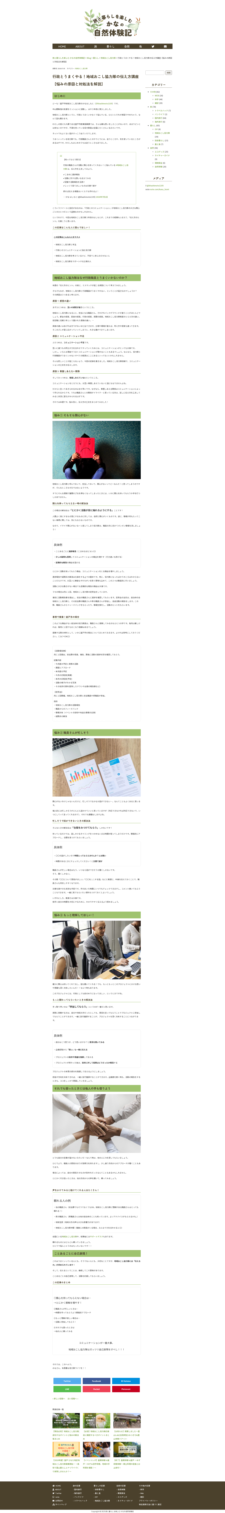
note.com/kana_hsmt (159, 189)
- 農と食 (97, 1493)
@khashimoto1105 (155, 185)
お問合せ (58, 1500)
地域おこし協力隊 (81, 68)
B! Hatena (126, 1381)
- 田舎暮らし (99, 1489)
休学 (157, 99)
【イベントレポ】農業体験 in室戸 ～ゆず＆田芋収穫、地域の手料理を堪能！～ (96, 1464)
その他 (153, 91)
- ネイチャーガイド (124, 1500)
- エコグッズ (121, 1496)
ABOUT (79, 46)
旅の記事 (76, 1485)
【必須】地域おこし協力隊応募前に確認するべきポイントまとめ (96, 1435)
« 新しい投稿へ (58, 1398)
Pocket (96, 1389)
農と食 (157, 144)
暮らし (153, 125)
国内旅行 (158, 118)
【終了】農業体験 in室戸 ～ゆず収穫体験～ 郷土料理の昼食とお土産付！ (126, 1464)
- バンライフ (78, 1496)
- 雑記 (141, 1496)
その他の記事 (144, 1485)
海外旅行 (158, 121)
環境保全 (158, 162)
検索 (169, 72)
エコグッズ (159, 151)
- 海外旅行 (77, 1493)
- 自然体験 (120, 1489)
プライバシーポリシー (148, 1500)
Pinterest (126, 1389)
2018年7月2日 (102, 196)
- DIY (96, 1496)
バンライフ (159, 114)
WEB (157, 95)
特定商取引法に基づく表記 (150, 1504)
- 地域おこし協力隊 (102, 1500)
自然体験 (158, 166)
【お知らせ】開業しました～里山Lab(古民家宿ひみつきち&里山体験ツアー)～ (126, 1435)
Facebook (96, 1381)
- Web (141, 1493)
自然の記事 (121, 1485)
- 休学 (141, 1489)
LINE (67, 1389)
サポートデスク (96, 1236)
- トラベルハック (80, 1500)
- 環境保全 (120, 1493)
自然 (152, 147)
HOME (62, 46)
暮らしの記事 (99, 1485)
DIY (156, 129)
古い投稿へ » (73, 1398)
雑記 (157, 103)
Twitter (67, 1381)
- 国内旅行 (77, 1489)
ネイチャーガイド (162, 155)
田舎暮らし (159, 140)
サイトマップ (61, 1504)
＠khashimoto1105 (104, 103)
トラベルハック (161, 110)
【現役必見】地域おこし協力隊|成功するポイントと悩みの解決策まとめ (65, 1435)
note (56, 1496)
